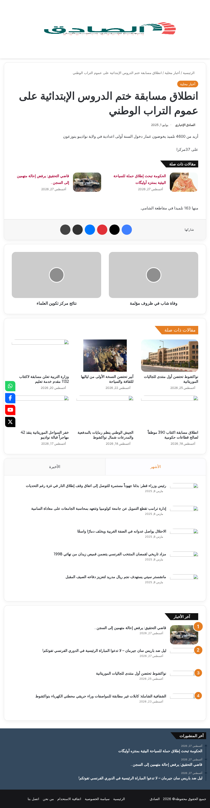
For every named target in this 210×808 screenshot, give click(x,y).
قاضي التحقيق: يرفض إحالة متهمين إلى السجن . (130, 627)
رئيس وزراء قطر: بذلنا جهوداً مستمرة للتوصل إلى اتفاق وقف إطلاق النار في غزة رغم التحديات (96, 485)
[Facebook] (10, 398)
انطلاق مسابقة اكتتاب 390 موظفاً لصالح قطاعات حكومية (173, 435)
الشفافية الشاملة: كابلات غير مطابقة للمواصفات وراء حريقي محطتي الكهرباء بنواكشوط (100, 696)
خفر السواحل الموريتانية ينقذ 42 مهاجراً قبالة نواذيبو (45, 435)
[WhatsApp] (10, 386)
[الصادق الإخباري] (109, 29)
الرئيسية (189, 73)
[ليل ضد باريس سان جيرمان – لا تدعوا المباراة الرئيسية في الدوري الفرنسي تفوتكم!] (184, 657)
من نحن (48, 799)
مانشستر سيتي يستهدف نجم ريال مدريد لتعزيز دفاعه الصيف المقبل (116, 577)
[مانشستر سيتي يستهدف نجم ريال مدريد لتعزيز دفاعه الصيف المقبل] (184, 583)
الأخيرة (54, 466)
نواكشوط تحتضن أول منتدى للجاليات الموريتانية (131, 673)
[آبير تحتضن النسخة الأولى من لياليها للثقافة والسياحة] (105, 355)
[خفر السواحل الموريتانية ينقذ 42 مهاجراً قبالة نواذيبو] (40, 412)
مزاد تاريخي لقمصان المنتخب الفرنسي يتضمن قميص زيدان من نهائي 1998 (110, 554)
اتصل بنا (33, 799)
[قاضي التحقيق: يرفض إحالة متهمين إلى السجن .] (87, 182)
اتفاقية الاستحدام (69, 799)
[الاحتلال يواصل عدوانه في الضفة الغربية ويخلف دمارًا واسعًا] (184, 538)
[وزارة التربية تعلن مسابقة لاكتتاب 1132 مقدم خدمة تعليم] (40, 355)
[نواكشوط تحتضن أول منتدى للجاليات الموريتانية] (169, 355)
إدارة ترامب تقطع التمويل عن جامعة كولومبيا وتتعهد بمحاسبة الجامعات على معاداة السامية (98, 508)
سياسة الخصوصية (97, 799)
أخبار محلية (172, 73)
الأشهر (155, 466)
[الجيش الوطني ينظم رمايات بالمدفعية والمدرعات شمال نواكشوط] (105, 412)
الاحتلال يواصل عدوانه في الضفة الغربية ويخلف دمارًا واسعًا (121, 531)
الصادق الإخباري (185, 125)
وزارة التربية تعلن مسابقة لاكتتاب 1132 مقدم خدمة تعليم (44, 379)
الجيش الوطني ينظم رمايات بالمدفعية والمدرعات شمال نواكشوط (105, 435)
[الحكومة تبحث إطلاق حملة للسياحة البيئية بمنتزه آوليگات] (184, 182)
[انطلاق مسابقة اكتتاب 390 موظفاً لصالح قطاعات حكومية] (169, 412)
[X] (10, 422)
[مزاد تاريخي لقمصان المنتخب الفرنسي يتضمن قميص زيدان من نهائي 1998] (184, 561)
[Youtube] (10, 410)
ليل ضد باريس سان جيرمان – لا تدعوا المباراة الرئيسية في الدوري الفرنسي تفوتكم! (104, 650)
